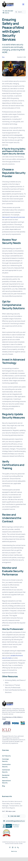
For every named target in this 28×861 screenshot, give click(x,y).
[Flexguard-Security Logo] (7, 2)
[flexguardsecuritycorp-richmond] (6, 830)
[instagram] (12, 847)
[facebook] (10, 847)
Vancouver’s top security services (13, 217)
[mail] (15, 847)
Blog (3, 57)
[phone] (18, 847)
